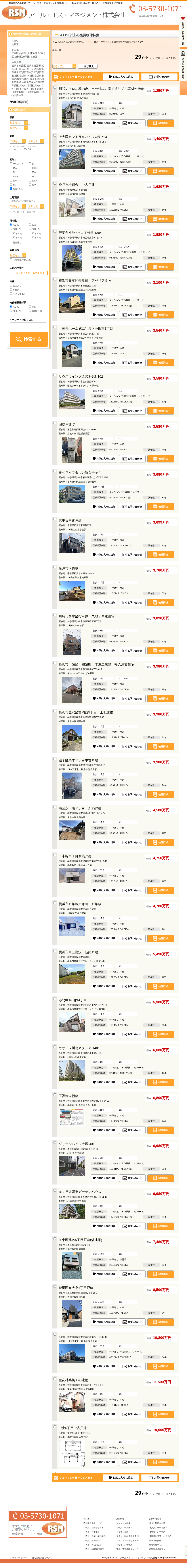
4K (14, 185)
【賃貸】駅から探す (158, 1527)
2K (14, 172)
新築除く (17, 242)
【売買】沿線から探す (93, 1527)
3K (33, 176)
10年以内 (17, 233)
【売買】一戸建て (124, 1527)
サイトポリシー (19, 1558)
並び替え (89, 66)
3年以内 (17, 229)
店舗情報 (120, 1519)
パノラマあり (19, 294)
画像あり (17, 290)
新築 (34, 225)
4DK (34, 185)
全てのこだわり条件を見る (30, 272)
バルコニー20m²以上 (23, 149)
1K (33, 164)
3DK (15, 180)
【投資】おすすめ (124, 1545)
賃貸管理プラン (156, 1545)
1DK (15, 168)
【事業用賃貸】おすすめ (160, 1536)
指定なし (17, 225)
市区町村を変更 (18, 102)
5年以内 (36, 229)
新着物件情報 (155, 1540)
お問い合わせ (161, 76)
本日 (34, 307)
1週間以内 (37, 311)
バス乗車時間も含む (23, 260)
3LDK (34, 180)
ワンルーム (18, 164)
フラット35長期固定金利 (127, 1536)
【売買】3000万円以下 (93, 1549)
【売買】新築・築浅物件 (94, 1536)
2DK (34, 172)
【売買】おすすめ (91, 1532)
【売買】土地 (122, 1532)
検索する (33, 339)
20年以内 (17, 237)
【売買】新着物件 (91, 1540)
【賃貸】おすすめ (157, 1532)
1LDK (34, 168)
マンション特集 (123, 1523)
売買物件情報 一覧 (92, 1523)
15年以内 (36, 233)
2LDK (15, 176)
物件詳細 (163, 122)
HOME (86, 1519)
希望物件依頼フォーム (159, 1549)
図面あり (17, 285)
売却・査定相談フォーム (127, 1549)
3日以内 (17, 311)
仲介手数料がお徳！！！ (160, 1523)
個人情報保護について (42, 1558)
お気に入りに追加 (123, 76)
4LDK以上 (18, 189)
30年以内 (36, 237)
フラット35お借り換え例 (127, 1540)
